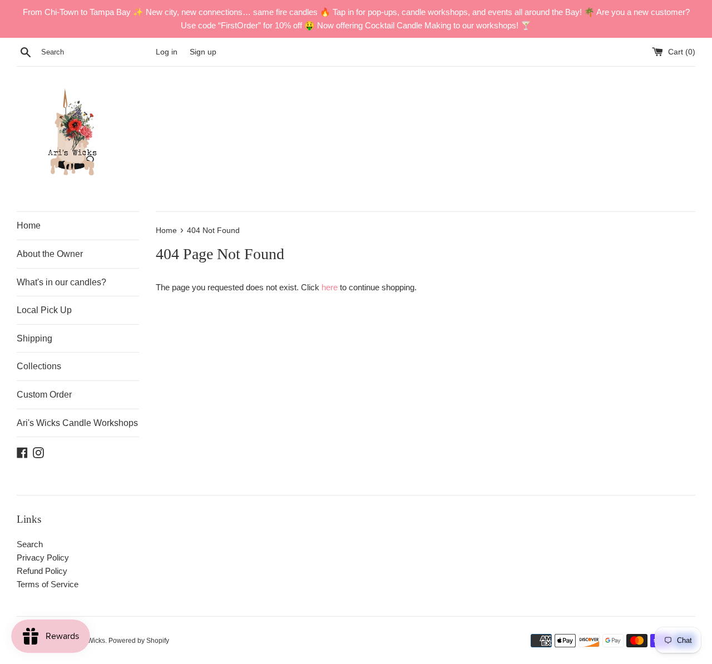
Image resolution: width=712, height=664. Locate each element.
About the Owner (50, 254)
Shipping (34, 338)
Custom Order (44, 394)
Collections (39, 366)
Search (30, 544)
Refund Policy (42, 571)
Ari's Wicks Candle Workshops (77, 423)
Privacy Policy (43, 557)
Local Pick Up (44, 310)
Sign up (203, 52)
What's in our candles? (61, 282)
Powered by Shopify (138, 641)
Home (29, 225)
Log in (166, 52)
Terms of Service (47, 584)
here (330, 287)
